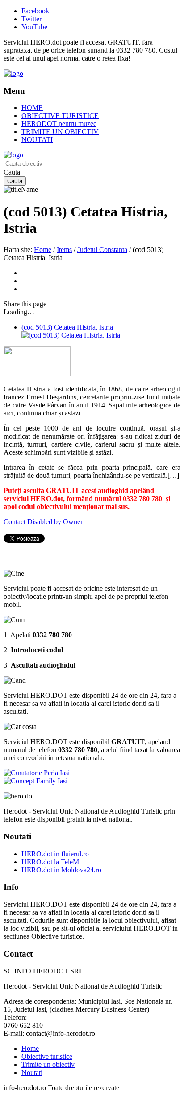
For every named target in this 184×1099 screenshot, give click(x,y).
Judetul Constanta (102, 249)
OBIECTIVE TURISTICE (60, 115)
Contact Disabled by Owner (43, 521)
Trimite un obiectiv (48, 1064)
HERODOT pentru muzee (58, 123)
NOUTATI (37, 139)
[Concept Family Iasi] (35, 781)
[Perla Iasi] (37, 773)
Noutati (31, 1072)
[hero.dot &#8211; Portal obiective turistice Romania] (13, 73)
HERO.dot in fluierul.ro (55, 854)
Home (42, 249)
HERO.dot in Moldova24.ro (61, 870)
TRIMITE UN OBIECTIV (60, 131)
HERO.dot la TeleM (50, 862)
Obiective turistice (46, 1056)
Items (64, 249)
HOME (32, 107)
